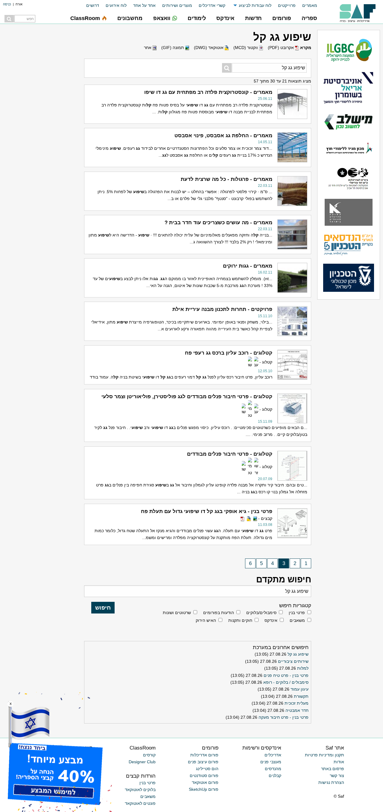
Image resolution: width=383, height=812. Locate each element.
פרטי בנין (297, 612)
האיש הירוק (206, 620)
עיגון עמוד (299, 689)
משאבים (297, 620)
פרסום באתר (332, 768)
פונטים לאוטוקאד (140, 803)
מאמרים (309, 5)
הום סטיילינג (207, 768)
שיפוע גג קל (298, 654)
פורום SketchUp (203, 789)
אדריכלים (273, 755)
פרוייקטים (287, 5)
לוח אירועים (116, 5)
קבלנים (275, 775)
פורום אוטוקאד (205, 782)
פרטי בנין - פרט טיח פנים (286, 675)
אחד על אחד (144, 5)
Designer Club (142, 761)
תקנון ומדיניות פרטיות (324, 755)
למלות (302, 668)
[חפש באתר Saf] (9, 18)
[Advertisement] (36, 306)
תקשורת (301, 696)
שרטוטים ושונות (177, 612)
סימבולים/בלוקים (261, 612)
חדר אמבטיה (296, 710)
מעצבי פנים (270, 761)
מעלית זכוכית (296, 703)
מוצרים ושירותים (177, 5)
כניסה (7, 4)
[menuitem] (306, 5)
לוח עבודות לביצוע (255, 5)
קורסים (149, 755)
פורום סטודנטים (204, 775)
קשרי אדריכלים (212, 5)
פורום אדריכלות (204, 755)
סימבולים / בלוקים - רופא (285, 682)
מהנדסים (273, 768)
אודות (339, 761)
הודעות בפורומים (218, 612)
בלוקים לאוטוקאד (140, 789)
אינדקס (271, 620)
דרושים (92, 5)
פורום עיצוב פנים (203, 761)
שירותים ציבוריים (293, 661)
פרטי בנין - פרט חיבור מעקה (283, 717)
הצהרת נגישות (331, 782)
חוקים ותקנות (240, 620)
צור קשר (337, 775)
